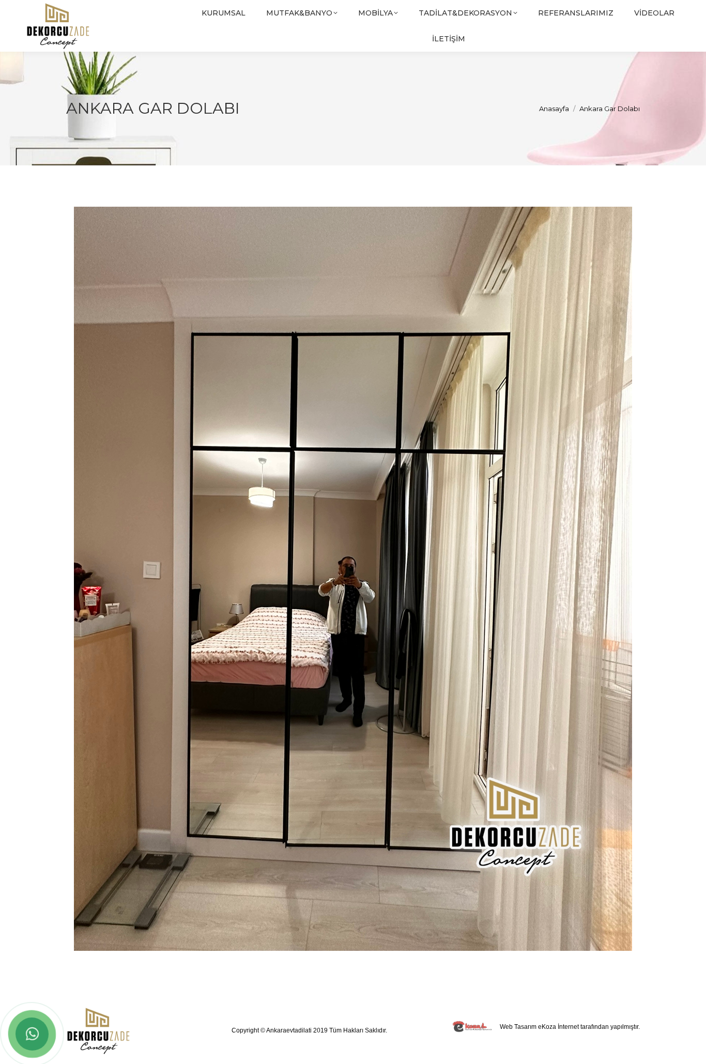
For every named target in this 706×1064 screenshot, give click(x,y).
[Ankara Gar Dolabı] (353, 579)
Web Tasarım (518, 1026)
